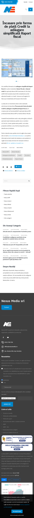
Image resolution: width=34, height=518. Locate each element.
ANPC (4, 424)
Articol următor (21, 171)
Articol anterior (8, 171)
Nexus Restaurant (9, 211)
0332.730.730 (8, 2)
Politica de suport (7, 418)
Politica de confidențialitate (10, 416)
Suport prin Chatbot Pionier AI (10, 432)
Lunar (4, 479)
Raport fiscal (18, 159)
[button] (16, 81)
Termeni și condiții (7, 413)
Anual (9, 479)
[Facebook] (3, 337)
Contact (31, 2)
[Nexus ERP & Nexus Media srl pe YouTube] (7, 167)
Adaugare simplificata (9, 155)
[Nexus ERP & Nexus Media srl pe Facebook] (3, 167)
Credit (19, 155)
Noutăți (25, 2)
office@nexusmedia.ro (11, 346)
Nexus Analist (8, 208)
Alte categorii (8, 218)
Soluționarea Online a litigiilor (10, 429)
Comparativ (16, 479)
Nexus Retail (7, 204)
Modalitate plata (7, 159)
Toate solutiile (8, 194)
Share (19, 166)
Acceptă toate (17, 511)
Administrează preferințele (17, 515)
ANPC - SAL (6, 427)
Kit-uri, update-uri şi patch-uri (15, 143)
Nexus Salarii (7, 201)
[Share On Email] (11, 167)
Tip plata (27, 155)
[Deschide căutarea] (26, 9)
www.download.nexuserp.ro (17, 136)
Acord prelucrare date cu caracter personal (14, 421)
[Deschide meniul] (30, 9)
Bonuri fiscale (15, 152)
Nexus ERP (6, 152)
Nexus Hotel (7, 215)
